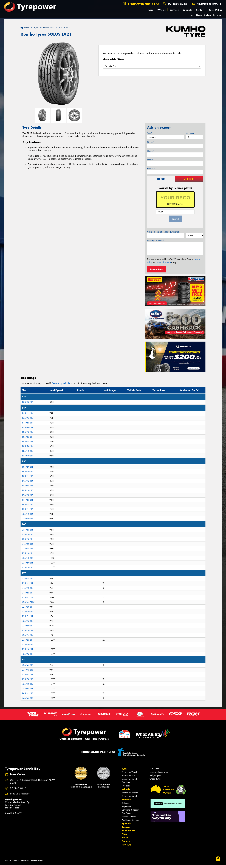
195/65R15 (27, 499)
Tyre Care (126, 782)
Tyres (150, 9)
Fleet (192, 15)
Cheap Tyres (154, 778)
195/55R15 (27, 481)
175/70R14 (27, 427)
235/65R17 (27, 654)
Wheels (161, 9)
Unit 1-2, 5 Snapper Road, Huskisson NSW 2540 (32, 781)
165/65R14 (27, 413)
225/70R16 (27, 558)
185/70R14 (27, 446)
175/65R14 (27, 422)
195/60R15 (27, 490)
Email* (150, 159)
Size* (149, 133)
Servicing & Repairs (130, 809)
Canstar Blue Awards (158, 772)
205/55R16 (27, 529)
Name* (150, 142)
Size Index (154, 768)
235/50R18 (27, 679)
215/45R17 (27, 583)
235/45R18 (27, 669)
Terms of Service (164, 262)
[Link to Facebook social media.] (218, 858)
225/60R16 (27, 553)
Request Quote (156, 269)
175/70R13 (27, 402)
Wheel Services (129, 816)
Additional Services (130, 820)
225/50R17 (27, 607)
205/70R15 (27, 514)
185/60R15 (27, 466)
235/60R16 (27, 562)
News (199, 15)
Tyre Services (127, 813)
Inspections (126, 806)
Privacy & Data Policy (20, 861)
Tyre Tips (126, 785)
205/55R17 (27, 578)
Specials (187, 9)
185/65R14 (27, 437)
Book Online (215, 9)
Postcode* (151, 168)
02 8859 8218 (177, 3)
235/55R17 (27, 639)
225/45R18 (27, 665)
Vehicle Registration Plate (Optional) (163, 231)
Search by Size (128, 775)
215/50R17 (27, 588)
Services (174, 9)
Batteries (125, 803)
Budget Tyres (155, 775)
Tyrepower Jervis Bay (143, 3)
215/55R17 (27, 592)
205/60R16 (27, 534)
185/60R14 (27, 432)
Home (26, 27)
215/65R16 (27, 548)
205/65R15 (27, 509)
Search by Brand (129, 779)
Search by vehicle (61, 383)
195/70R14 (27, 455)
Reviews (217, 15)
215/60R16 (27, 544)
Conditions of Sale (36, 861)
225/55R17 (27, 616)
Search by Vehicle (130, 772)
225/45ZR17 (28, 597)
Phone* (150, 151)
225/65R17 (27, 635)
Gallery (207, 15)
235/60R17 (27, 644)
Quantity (190, 133)
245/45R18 (27, 688)
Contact (200, 9)
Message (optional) (155, 240)
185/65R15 (27, 476)
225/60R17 (27, 625)
